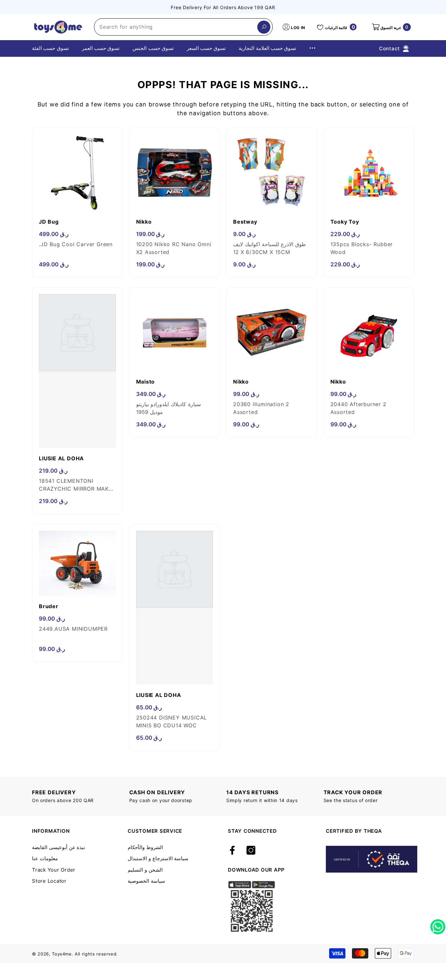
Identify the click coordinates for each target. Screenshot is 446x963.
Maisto (145, 381)
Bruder (48, 606)
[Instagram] (251, 851)
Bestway (245, 221)
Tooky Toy (344, 221)
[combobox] (175, 27)
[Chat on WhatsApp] (438, 924)
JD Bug (49, 221)
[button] (391, 27)
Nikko (144, 221)
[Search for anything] (183, 27)
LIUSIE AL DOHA (61, 458)
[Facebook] (232, 851)
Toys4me (62, 953)
